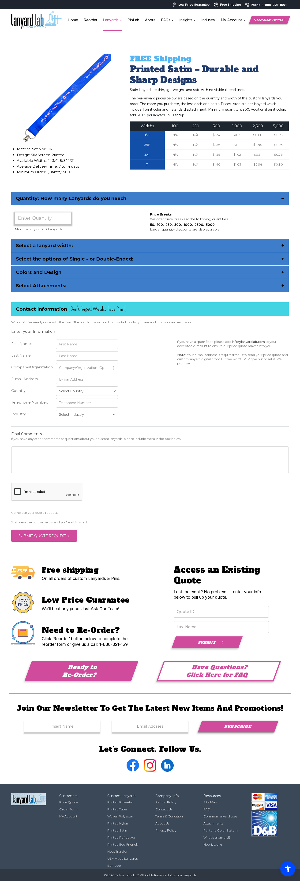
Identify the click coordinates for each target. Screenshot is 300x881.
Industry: (18, 414)
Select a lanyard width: (150, 245)
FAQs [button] (166, 20)
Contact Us (163, 809)
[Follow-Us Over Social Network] (133, 770)
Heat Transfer (117, 851)
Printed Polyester (120, 802)
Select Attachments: (150, 285)
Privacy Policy (165, 830)
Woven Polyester (120, 816)
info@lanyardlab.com (248, 342)
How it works (212, 844)
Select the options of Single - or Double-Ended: (150, 259)
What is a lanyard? (216, 837)
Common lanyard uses (220, 816)
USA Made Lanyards (122, 858)
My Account (68, 816)
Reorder (90, 20)
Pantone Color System (220, 830)
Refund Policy (165, 802)
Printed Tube (117, 809)
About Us (162, 823)
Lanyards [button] (111, 20)
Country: (18, 390)
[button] (269, 20)
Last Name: (21, 355)
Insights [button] (186, 20)
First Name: (21, 343)
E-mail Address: (24, 379)
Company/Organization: (31, 367)
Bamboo (114, 865)
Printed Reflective (121, 837)
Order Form (68, 809)
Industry (208, 20)
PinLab (133, 20)
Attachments (213, 823)
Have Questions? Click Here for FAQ (217, 671)
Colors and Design (150, 272)
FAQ (206, 809)
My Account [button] (232, 20)
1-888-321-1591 (274, 5)
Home (73, 20)
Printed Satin (117, 830)
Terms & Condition (169, 816)
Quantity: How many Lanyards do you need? (150, 198)
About (150, 20)
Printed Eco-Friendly (123, 844)
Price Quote (68, 802)
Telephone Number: (29, 402)
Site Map (210, 802)
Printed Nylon (117, 823)
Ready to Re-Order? (80, 671)
